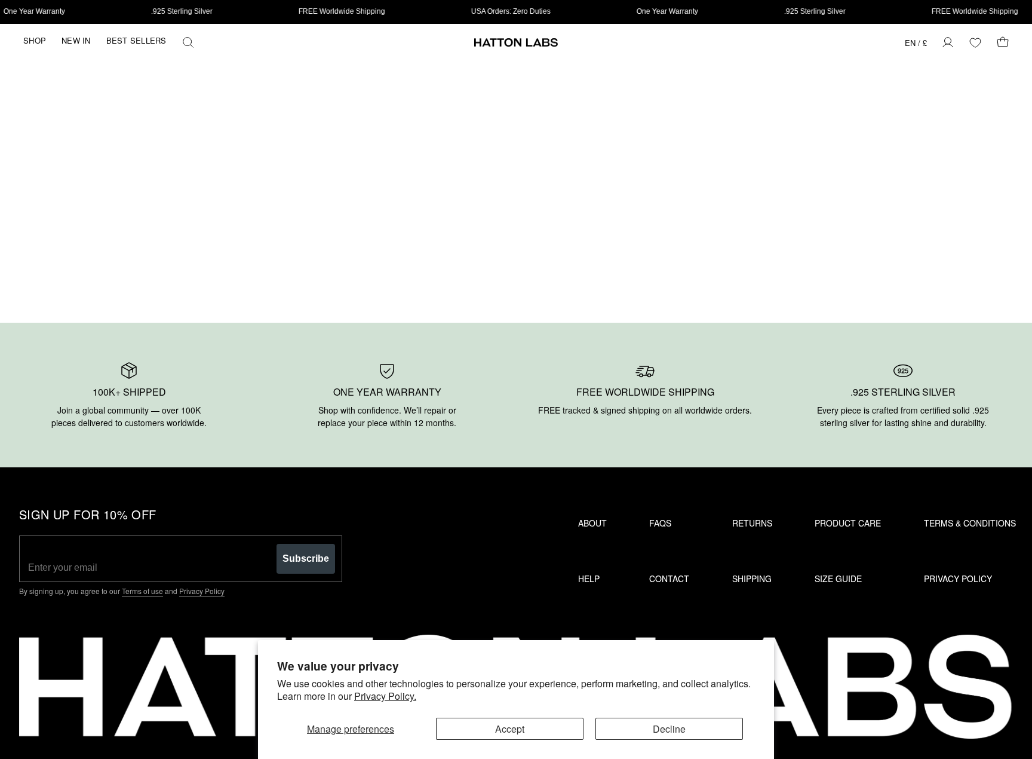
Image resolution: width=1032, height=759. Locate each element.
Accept (509, 729)
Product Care (848, 523)
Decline (669, 729)
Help (589, 578)
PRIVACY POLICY (958, 578)
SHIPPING (752, 578)
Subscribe (305, 558)
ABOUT (592, 523)
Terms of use (142, 591)
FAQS (660, 523)
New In (76, 40)
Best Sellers (136, 40)
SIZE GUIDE (838, 578)
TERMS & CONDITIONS (970, 523)
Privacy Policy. (385, 696)
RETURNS (752, 523)
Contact (669, 578)
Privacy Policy (202, 591)
